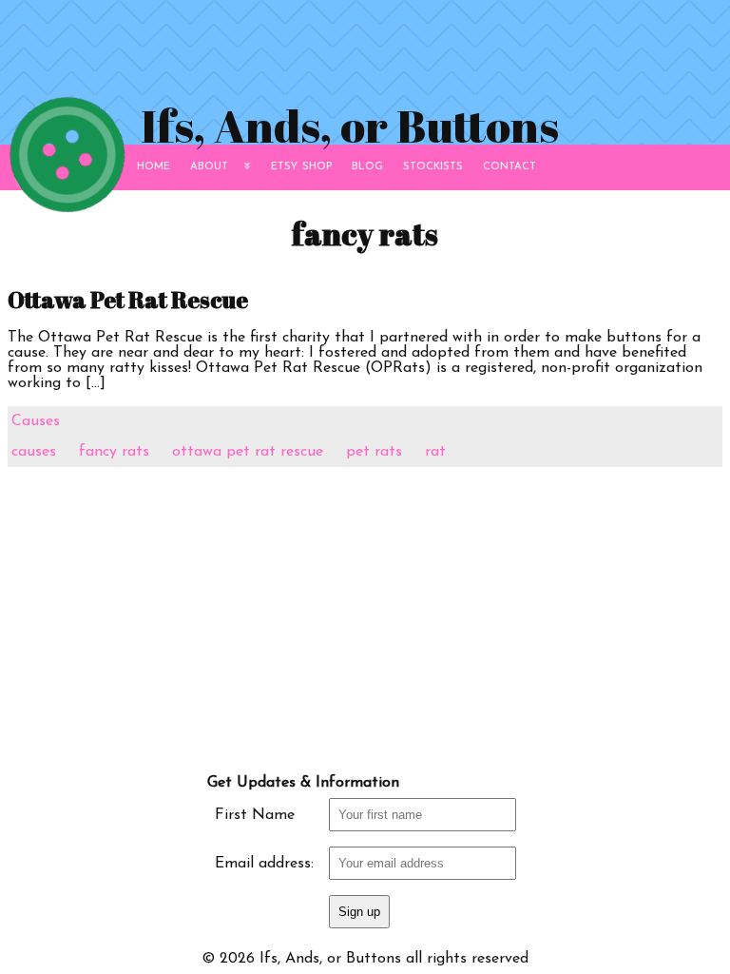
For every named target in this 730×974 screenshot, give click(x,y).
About (209, 165)
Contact (509, 165)
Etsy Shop (301, 165)
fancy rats (114, 451)
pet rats (374, 451)
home (153, 165)
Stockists (433, 165)
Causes (35, 421)
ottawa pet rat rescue (247, 451)
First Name (255, 815)
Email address (263, 863)
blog (367, 165)
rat (435, 451)
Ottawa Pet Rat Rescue (128, 299)
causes (33, 451)
